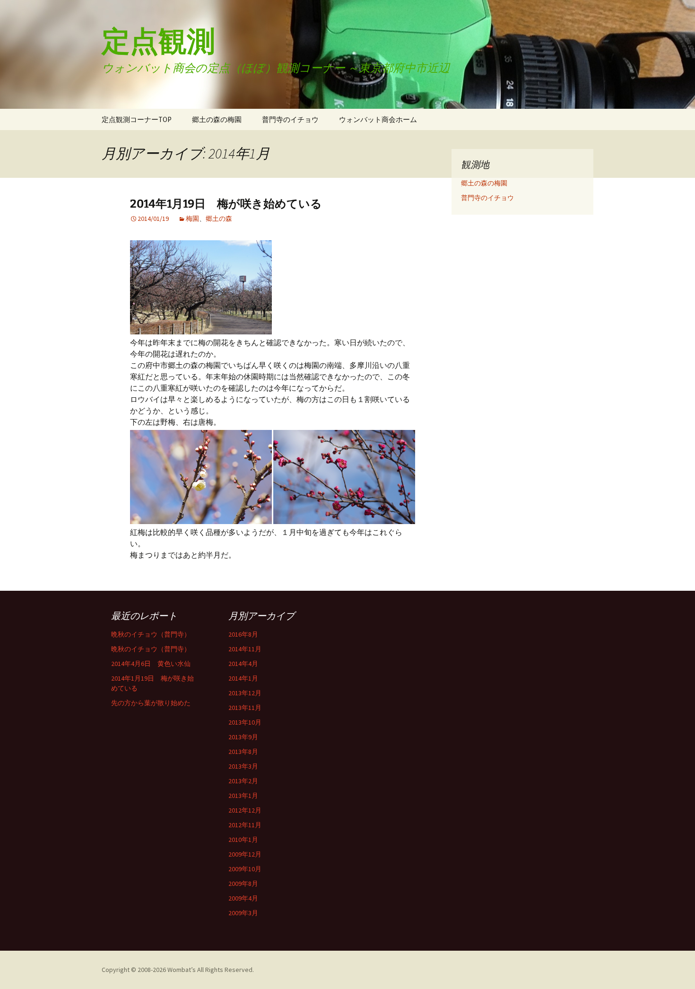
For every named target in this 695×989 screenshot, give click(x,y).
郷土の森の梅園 (217, 119)
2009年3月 (243, 913)
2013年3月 (243, 766)
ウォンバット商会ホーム (378, 119)
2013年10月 (244, 722)
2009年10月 (244, 869)
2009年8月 (243, 883)
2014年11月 (244, 649)
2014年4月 (243, 663)
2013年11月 (244, 707)
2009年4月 (243, 898)
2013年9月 (243, 737)
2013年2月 (243, 781)
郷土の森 (219, 218)
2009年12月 (244, 854)
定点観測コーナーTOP (137, 119)
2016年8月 (243, 634)
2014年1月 (243, 678)
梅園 (192, 218)
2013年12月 (244, 693)
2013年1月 (243, 795)
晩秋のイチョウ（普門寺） (151, 634)
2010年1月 (243, 839)
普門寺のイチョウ (290, 119)
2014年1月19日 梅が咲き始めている (226, 203)
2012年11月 (244, 825)
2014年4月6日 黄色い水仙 (151, 663)
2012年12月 (244, 810)
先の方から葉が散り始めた (151, 703)
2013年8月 (243, 751)
